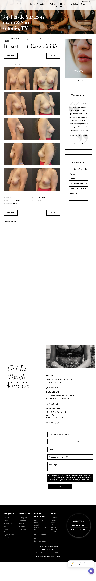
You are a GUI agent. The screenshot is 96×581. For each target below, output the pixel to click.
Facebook (23, 521)
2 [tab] (74, 80)
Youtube (22, 526)
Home (32, 4)
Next (53, 56)
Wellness (53, 4)
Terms (66, 492)
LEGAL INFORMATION (48, 549)
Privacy (62, 492)
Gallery (6, 532)
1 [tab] (71, 80)
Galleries (74, 4)
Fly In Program (9, 535)
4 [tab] (82, 80)
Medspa (63, 4)
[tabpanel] (78, 58)
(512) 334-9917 (52, 387)
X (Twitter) (23, 529)
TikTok (21, 523)
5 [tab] (86, 80)
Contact (57, 6)
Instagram (23, 518)
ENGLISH (84, 1)
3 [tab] (78, 80)
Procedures (41, 4)
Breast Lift (51, 39)
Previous (10, 56)
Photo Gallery (16, 39)
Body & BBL (8, 523)
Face (6, 521)
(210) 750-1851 (52, 404)
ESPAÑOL (91, 1)
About (83, 4)
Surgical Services (30, 39)
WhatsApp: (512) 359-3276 (40, 540)
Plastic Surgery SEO (42, 556)
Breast (42, 39)
